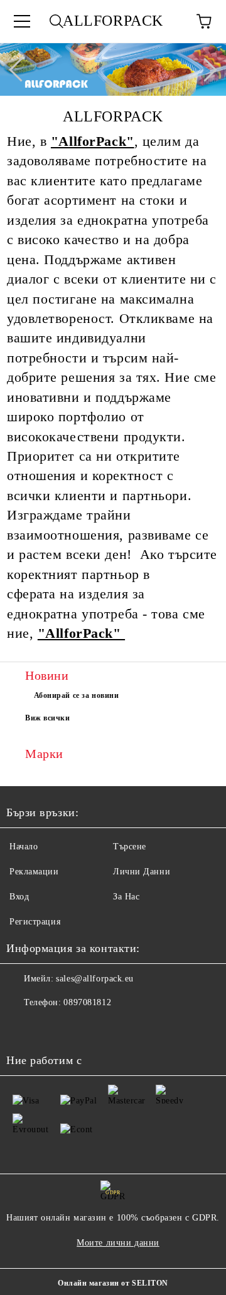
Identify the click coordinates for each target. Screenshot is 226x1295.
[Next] (205, 69)
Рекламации (34, 871)
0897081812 (87, 1002)
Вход (19, 896)
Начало (23, 846)
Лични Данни (141, 871)
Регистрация (34, 921)
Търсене (129, 846)
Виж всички (47, 718)
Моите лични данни (118, 1242)
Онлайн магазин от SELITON (113, 1283)
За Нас (126, 896)
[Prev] (21, 69)
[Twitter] (50, 1028)
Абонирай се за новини (76, 695)
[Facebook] (23, 1028)
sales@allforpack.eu (95, 978)
